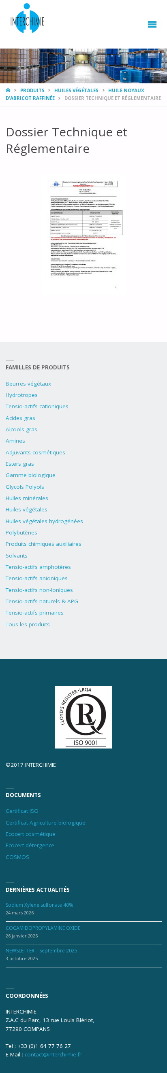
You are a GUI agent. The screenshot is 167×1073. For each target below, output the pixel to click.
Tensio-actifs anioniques (37, 578)
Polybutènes (21, 532)
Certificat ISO (22, 810)
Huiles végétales (76, 90)
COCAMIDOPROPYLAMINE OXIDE (43, 928)
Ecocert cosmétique (31, 834)
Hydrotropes (22, 395)
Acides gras (20, 418)
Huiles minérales (27, 498)
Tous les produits (28, 624)
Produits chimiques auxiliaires (43, 543)
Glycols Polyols (25, 486)
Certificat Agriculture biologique (46, 822)
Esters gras (20, 463)
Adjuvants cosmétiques (35, 452)
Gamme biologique (31, 475)
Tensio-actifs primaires (35, 612)
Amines (15, 440)
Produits (32, 90)
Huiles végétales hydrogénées (44, 521)
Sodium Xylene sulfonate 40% (39, 904)
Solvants (17, 555)
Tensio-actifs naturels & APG (42, 601)
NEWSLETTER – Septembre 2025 (41, 950)
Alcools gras (21, 429)
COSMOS (17, 857)
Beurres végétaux (28, 383)
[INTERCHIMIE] (28, 19)
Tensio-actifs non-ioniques (39, 590)
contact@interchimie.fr (53, 1054)
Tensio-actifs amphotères (38, 566)
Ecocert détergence (30, 845)
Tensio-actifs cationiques (37, 406)
